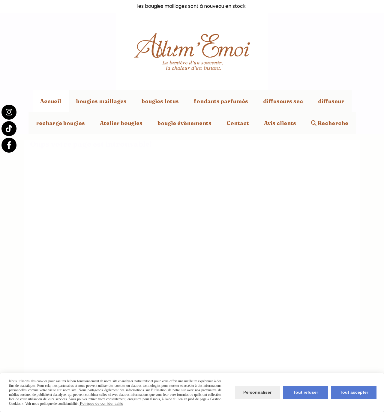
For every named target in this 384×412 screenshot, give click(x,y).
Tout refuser (305, 392)
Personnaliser (257, 392)
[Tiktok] (9, 128)
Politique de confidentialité (101, 404)
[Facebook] (9, 145)
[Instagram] (9, 112)
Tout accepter (354, 392)
